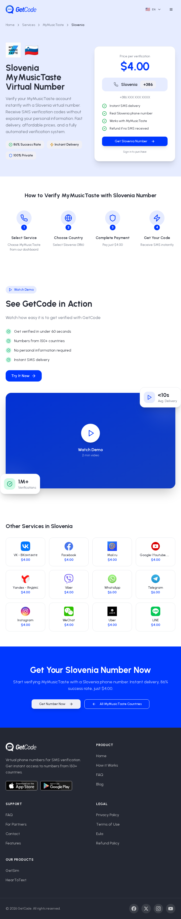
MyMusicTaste (53, 25)
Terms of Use (108, 824)
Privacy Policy (107, 815)
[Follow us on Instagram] (158, 908)
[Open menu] (171, 9)
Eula (99, 833)
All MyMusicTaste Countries (121, 704)
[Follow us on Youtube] (170, 908)
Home (10, 25)
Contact (13, 833)
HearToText (16, 880)
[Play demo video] (90, 433)
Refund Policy (107, 843)
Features (13, 843)
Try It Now (20, 375)
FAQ (99, 774)
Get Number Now (52, 704)
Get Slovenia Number (131, 141)
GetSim (12, 870)
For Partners (16, 824)
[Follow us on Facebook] (134, 908)
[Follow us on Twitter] (146, 908)
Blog (99, 784)
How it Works (107, 765)
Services (28, 25)
